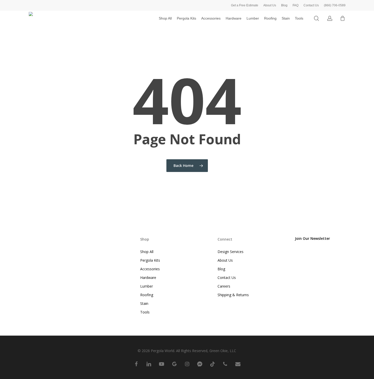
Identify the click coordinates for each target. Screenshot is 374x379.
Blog (221, 268)
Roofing (146, 294)
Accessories (150, 268)
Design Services (230, 251)
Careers (224, 286)
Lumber (146, 286)
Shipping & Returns (233, 294)
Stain (144, 303)
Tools (145, 312)
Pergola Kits (150, 260)
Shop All (146, 251)
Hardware (148, 277)
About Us (225, 260)
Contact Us (227, 277)
